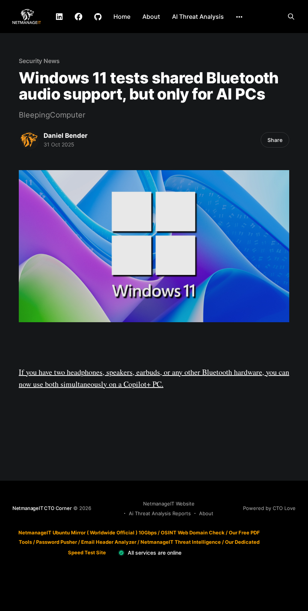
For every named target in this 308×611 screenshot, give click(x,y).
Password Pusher (56, 542)
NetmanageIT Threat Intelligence (180, 542)
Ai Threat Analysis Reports (160, 513)
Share (274, 140)
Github (97, 17)
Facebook (78, 17)
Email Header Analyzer (108, 542)
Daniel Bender (66, 135)
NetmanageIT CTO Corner (42, 508)
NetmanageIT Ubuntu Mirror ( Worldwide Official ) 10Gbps (87, 533)
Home (121, 16)
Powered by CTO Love (269, 508)
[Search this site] (291, 17)
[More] (239, 17)
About (151, 16)
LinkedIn (59, 17)
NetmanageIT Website (169, 504)
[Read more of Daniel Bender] (29, 140)
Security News (39, 61)
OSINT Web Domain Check (193, 533)
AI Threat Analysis (198, 16)
